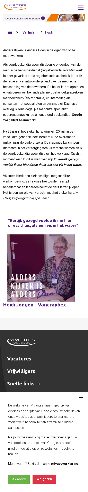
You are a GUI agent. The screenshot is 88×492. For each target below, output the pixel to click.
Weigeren (44, 479)
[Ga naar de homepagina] (10, 32)
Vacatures (19, 358)
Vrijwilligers (21, 371)
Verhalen (29, 32)
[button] (81, 7)
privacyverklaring (64, 464)
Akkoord (19, 479)
